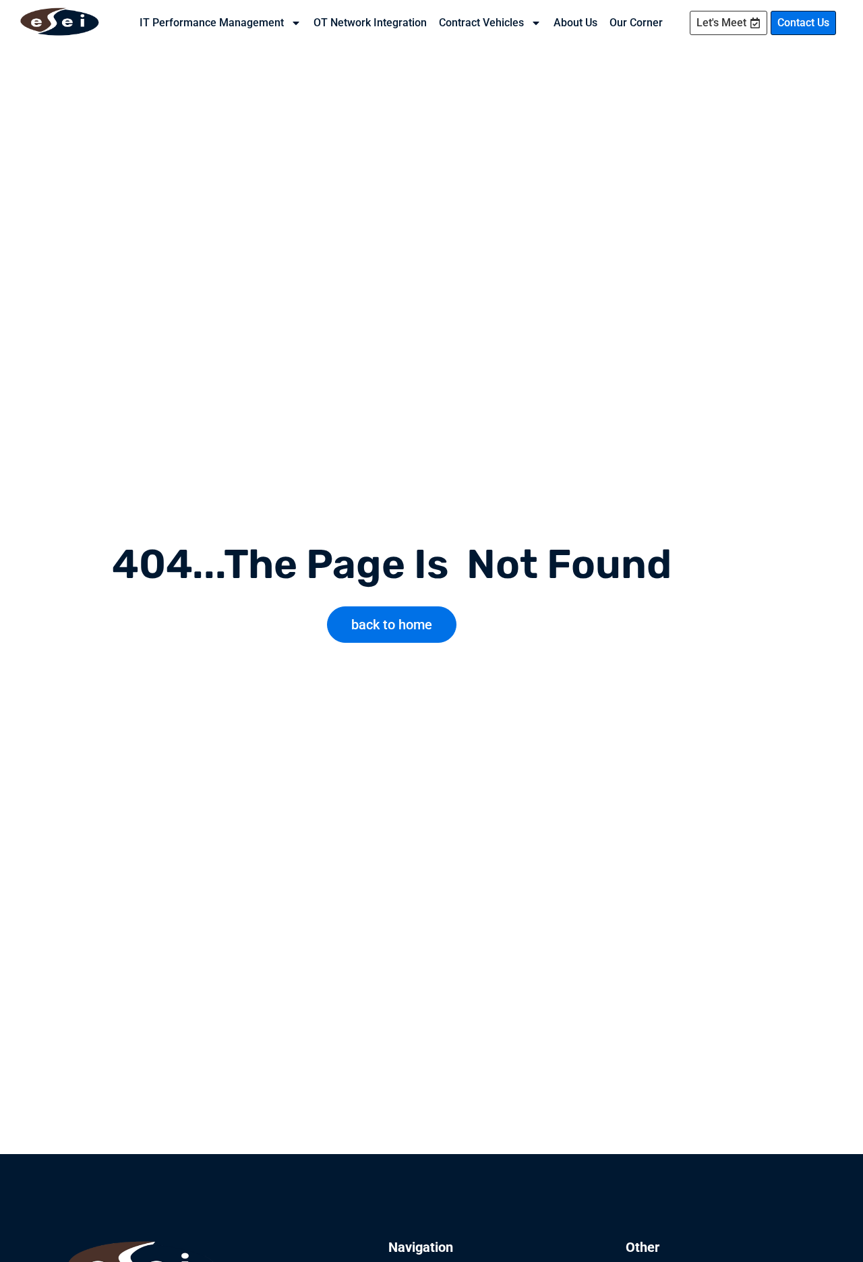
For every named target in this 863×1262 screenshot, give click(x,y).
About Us (575, 22)
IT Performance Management (212, 22)
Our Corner (636, 22)
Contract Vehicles (481, 22)
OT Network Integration (370, 22)
